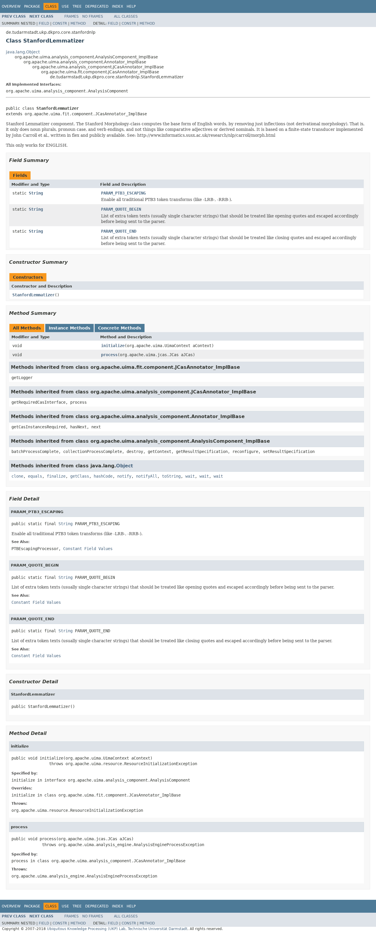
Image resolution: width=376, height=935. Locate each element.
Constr (60, 23)
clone (17, 476)
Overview (11, 6)
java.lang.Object (23, 52)
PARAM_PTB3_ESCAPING (123, 193)
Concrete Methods (119, 328)
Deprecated (96, 6)
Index (117, 6)
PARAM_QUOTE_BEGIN (121, 209)
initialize (113, 345)
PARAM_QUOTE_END (118, 231)
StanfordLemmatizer (33, 294)
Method (78, 23)
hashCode (103, 476)
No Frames (92, 16)
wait (190, 476)
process (109, 354)
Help (131, 6)
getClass (79, 476)
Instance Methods (69, 328)
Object (124, 466)
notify (124, 476)
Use (65, 6)
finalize (56, 476)
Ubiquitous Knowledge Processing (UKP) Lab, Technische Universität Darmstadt (117, 929)
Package (32, 6)
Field (44, 23)
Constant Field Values (88, 548)
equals (35, 476)
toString (171, 476)
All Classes (126, 16)
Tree (77, 6)
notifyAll (146, 476)
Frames (71, 16)
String (36, 193)
